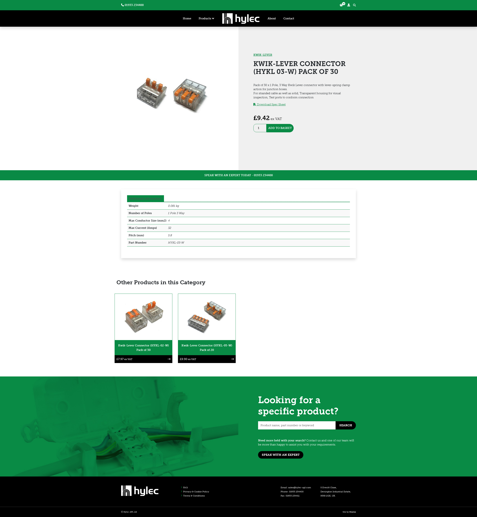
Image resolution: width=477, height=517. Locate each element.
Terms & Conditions (194, 495)
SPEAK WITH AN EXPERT (281, 455)
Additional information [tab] (145, 198)
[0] (341, 5)
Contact (288, 18)
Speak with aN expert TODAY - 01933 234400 (238, 175)
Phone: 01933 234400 (292, 491)
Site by (349, 512)
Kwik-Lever (262, 55)
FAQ (185, 487)
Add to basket (280, 128)
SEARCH (345, 425)
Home (187, 18)
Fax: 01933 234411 (290, 495)
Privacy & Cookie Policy (196, 491)
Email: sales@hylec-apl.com (296, 487)
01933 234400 (134, 5)
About (272, 18)
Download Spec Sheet (271, 104)
